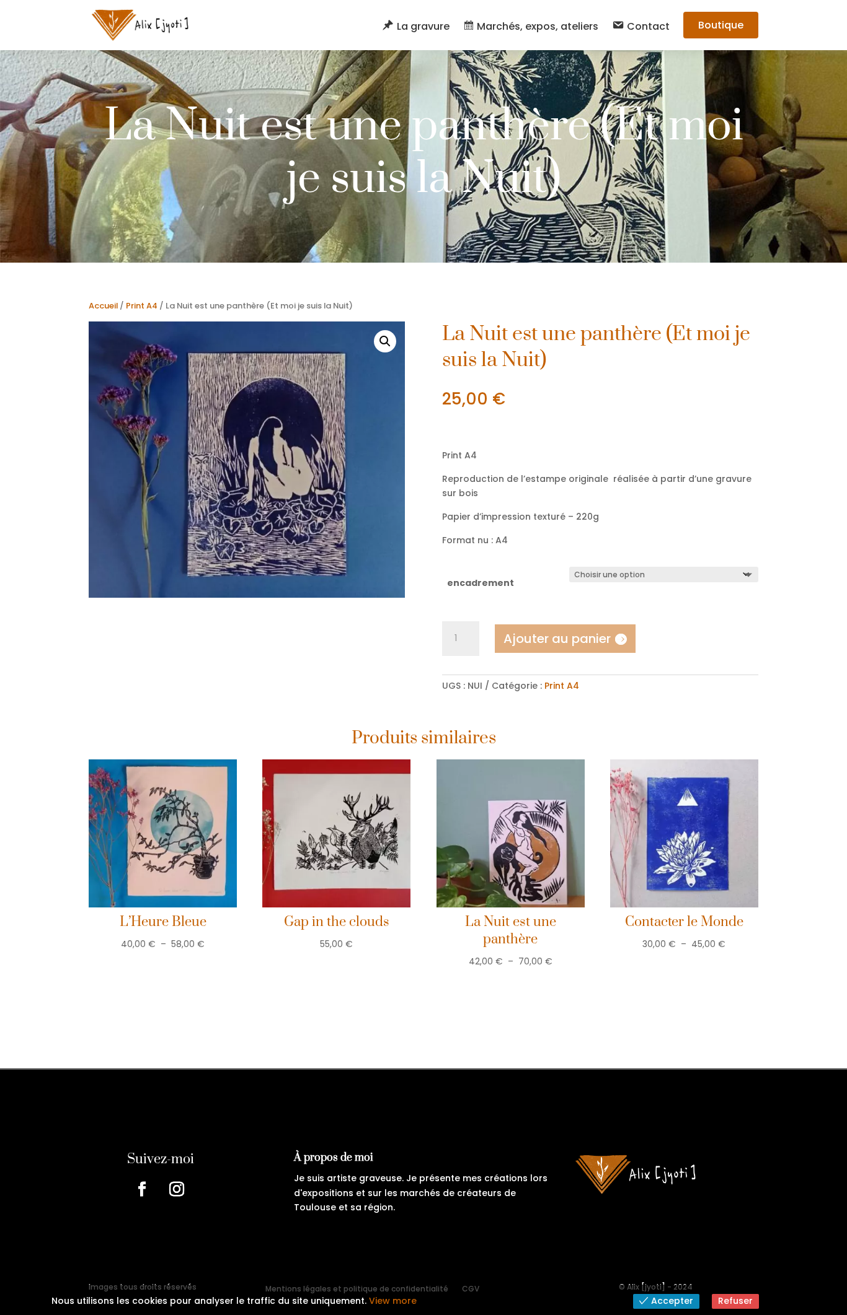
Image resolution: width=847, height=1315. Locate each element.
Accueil (103, 306)
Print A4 (141, 306)
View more (393, 1301)
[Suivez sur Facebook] (142, 1189)
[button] (385, 341)
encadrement (480, 583)
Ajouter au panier (557, 638)
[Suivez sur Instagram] (177, 1189)
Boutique (720, 25)
